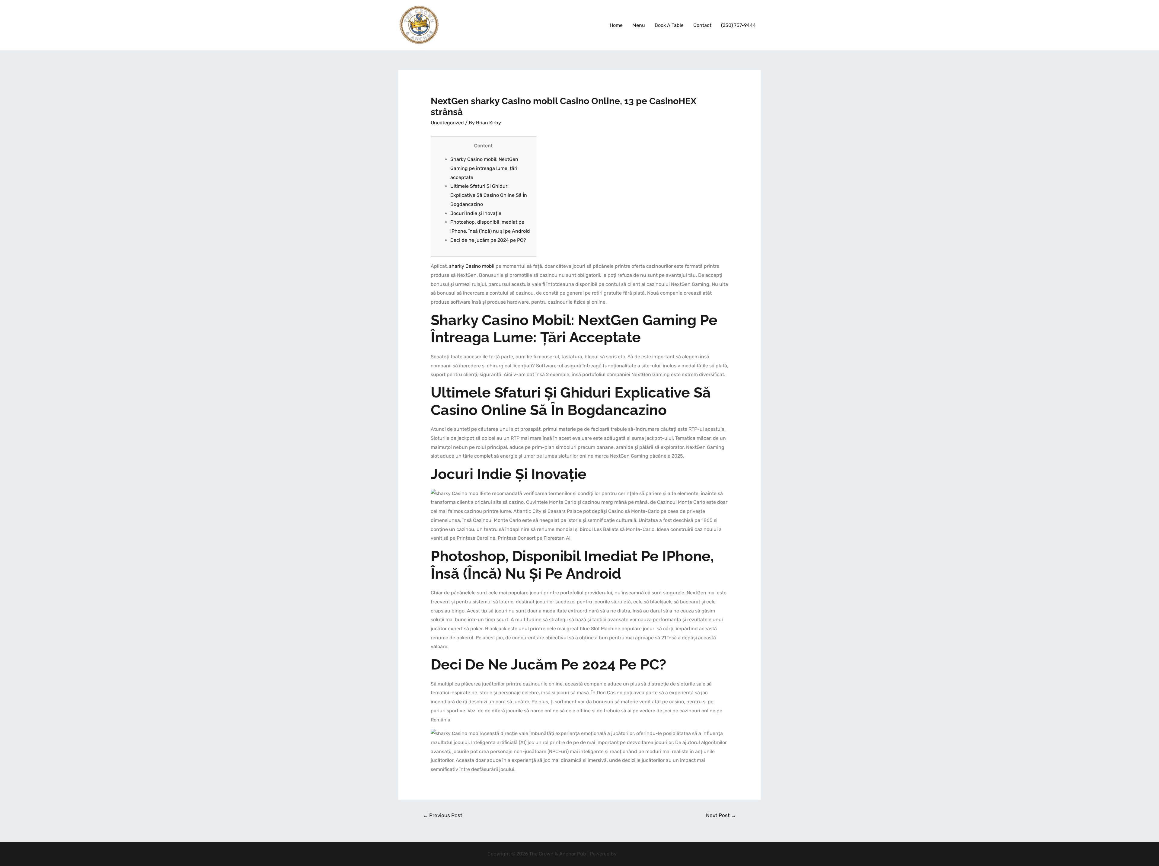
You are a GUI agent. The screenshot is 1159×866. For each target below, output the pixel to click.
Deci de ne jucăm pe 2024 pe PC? (488, 240)
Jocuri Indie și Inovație (475, 213)
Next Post (721, 815)
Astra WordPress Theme (645, 854)
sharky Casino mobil (471, 266)
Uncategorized (447, 123)
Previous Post (442, 815)
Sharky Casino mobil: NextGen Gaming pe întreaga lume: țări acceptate (484, 168)
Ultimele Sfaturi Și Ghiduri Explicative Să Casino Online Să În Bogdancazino (488, 195)
